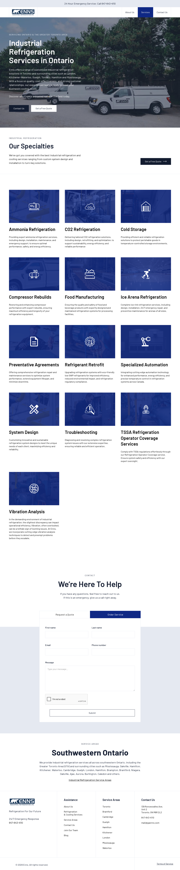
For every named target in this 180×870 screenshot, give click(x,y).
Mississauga (108, 842)
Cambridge (108, 816)
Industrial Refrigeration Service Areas (90, 779)
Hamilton (107, 827)
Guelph (106, 822)
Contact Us (162, 12)
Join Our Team (71, 830)
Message (49, 662)
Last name (97, 627)
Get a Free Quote (44, 108)
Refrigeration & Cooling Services (73, 813)
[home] (23, 12)
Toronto (106, 806)
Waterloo (107, 848)
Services (145, 12)
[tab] (64, 614)
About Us (129, 12)
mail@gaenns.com (150, 822)
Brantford (107, 811)
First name (50, 627)
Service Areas (70, 819)
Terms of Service (165, 863)
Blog (66, 835)
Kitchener (107, 832)
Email (48, 645)
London (106, 837)
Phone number (99, 645)
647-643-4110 (16, 822)
